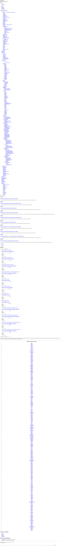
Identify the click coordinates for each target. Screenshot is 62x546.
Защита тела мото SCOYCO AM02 (7, 287)
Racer (31, 458)
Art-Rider (32, 359)
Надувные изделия (7, 29)
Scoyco (2, 245)
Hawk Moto (31, 397)
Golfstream (31, 393)
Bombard (32, 371)
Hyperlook (31, 403)
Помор (32, 523)
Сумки (4, 44)
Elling (31, 381)
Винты (5, 27)
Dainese (32, 378)
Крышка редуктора (8, 153)
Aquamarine (31, 356)
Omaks (32, 448)
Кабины (4, 21)
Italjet (31, 407)
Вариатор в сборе (8, 140)
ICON (31, 404)
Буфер (5, 65)
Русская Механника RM (32, 526)
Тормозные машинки (7, 136)
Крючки (6, 94)
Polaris (32, 454)
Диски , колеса (6, 83)
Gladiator (32, 392)
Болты (5, 64)
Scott (31, 466)
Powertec (32, 455)
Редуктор (6, 149)
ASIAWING (31, 360)
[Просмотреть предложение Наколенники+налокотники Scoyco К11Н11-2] (7, 264)
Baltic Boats (31, 365)
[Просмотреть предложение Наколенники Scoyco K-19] (5, 293)
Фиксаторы (4, 59)
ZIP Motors (31, 502)
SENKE (32, 468)
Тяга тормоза (6, 137)
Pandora (32, 449)
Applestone (31, 354)
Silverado (32, 471)
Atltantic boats (31, 361)
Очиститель (4, 55)
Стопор (5, 106)
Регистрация (3, 4)
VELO (32, 491)
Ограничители (6, 97)
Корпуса (6, 93)
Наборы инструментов (6, 171)
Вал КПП (7, 145)
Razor (31, 459)
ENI (31, 382)
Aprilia (32, 355)
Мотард (32, 518)
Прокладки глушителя (7, 88)
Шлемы (4, 194)
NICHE (32, 443)
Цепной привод (6, 161)
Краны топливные (7, 125)
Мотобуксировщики (4, 178)
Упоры (5, 108)
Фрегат (32, 529)
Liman (31, 423)
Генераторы (3, 51)
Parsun (32, 450)
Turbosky (32, 488)
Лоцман (32, 515)
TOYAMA (31, 485)
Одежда (4, 190)
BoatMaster (31, 370)
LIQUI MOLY (31, 425)
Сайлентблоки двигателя (8, 117)
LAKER (32, 420)
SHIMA (32, 470)
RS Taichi (32, 464)
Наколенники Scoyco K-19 (6, 294)
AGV (31, 348)
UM (31, 489)
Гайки (5, 66)
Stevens (32, 477)
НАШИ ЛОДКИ (32, 520)
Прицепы (3, 179)
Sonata (32, 474)
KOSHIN (32, 418)
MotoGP (32, 438)
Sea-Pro (32, 467)
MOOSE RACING (31, 435)
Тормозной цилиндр (7, 134)
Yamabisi (32, 496)
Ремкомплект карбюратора (8, 126)
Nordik (32, 445)
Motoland (32, 439)
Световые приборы (5, 41)
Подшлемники (5, 192)
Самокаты (3, 180)
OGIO (31, 447)
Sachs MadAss (31, 465)
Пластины (6, 101)
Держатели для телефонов (6, 17)
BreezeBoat (31, 372)
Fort (31, 387)
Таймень (32, 528)
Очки (3, 191)
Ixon (31, 408)
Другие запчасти (8, 162)
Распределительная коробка (8, 103)
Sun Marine (31, 478)
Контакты (3, 8)
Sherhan (32, 469)
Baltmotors (31, 366)
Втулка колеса (6, 82)
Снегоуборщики (4, 181)
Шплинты (6, 111)
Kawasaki (32, 413)
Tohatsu (32, 484)
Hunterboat (31, 402)
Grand (31, 394)
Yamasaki (32, 498)
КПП (5, 144)
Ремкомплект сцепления (9, 159)
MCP (31, 429)
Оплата (3, 7)
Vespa (31, 492)
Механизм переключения (9, 146)
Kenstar (32, 416)
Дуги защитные (5, 78)
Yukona (32, 501)
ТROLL (32, 527)
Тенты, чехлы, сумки (7, 32)
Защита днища (5, 18)
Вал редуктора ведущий (9, 150)
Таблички (6, 107)
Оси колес (6, 85)
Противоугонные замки (6, 37)
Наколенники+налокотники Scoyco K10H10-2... (9, 273)
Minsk (31, 433)
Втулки (5, 91)
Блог (2, 6)
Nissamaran (31, 444)
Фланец (5, 109)
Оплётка (6, 98)
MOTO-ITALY (32, 437)
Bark (31, 367)
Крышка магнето (7, 148)
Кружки (4, 25)
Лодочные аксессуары (6, 26)
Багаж (4, 13)
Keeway (32, 414)
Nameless (32, 440)
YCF (31, 499)
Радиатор (6, 120)
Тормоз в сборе (6, 133)
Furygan (32, 391)
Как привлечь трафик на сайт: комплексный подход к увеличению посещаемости (10, 217)
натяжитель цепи (9, 164)
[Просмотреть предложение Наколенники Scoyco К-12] (5, 300)
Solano (32, 473)
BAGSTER (31, 364)
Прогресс (32, 524)
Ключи (4, 168)
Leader (32, 421)
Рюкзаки (4, 40)
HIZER (32, 400)
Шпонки (6, 112)
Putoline (32, 456)
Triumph (32, 486)
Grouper (32, 395)
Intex (31, 406)
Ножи (4, 35)
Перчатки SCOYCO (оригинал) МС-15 (8, 251)
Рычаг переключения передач (9, 147)
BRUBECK (31, 374)
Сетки (5, 105)
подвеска (8, 62)
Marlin (31, 427)
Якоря (5, 33)
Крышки (6, 69)
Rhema (32, 463)
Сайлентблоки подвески (8, 118)
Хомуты (6, 76)
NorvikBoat (31, 446)
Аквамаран (31, 505)
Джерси (4, 186)
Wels (31, 494)
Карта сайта (3, 536)
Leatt (31, 422)
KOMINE (32, 417)
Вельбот (32, 509)
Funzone (32, 390)
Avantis (32, 362)
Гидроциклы (3, 52)
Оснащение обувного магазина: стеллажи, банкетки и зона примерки (9, 212)
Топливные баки (7, 127)
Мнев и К (32, 517)
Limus (31, 424)
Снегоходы (3, 182)
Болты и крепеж (7, 38)
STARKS (32, 476)
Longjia (32, 426)
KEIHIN (32, 415)
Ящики (4, 50)
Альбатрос (31, 506)
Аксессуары (3, 11)
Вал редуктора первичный (9, 152)
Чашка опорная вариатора (9, 143)
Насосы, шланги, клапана (8, 30)
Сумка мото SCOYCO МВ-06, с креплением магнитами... (11, 309)
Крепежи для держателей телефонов (7, 24)
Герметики (4, 54)
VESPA (5, 79)
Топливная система (5, 122)
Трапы (4, 45)
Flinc (31, 385)
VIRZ (31, 493)
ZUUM (32, 504)
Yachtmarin (31, 495)
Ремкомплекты (6, 73)
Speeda (32, 475)
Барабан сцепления (8, 157)
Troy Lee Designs (32, 487)
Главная (3, 244)
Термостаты (6, 121)
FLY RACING (31, 386)
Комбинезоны (5, 188)
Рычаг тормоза (6, 132)
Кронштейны (4, 86)
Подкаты (4, 172)
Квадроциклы (3, 176)
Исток (31, 513)
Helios (31, 398)
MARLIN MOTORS (31, 428)
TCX (31, 482)
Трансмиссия (4, 138)
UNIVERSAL (31, 490)
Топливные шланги (7, 128)
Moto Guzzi (31, 436)
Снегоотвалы (4, 43)
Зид (31, 511)
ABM (31, 343)
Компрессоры (4, 169)
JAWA (31, 409)
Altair (31, 351)
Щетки (4, 175)
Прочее (4, 90)
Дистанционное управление (8, 28)
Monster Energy (32, 434)
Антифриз (4, 53)
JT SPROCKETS (32, 412)
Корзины (4, 23)
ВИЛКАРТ (31, 510)
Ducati (31, 380)
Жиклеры (6, 123)
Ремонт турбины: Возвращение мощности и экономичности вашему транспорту (10, 203)
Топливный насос (7, 129)
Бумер (31, 508)
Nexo (31, 442)
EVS (31, 383)
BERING (32, 368)
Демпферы (4, 63)
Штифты (6, 113)
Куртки (4, 189)
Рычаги (5, 104)
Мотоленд (31, 519)
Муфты (5, 70)
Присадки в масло (5, 57)
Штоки (5, 114)
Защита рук (4, 19)
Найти (1, 2)
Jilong (31, 410)
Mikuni (32, 432)
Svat (31, 480)
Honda (32, 401)
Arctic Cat (32, 358)
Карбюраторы (6, 124)
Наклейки (4, 34)
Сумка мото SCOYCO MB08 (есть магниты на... (9, 330)
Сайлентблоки (5, 116)
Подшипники (4, 87)
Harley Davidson (32, 396)
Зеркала (4, 80)
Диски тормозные (7, 130)
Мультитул (4, 170)
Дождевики (4, 187)
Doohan (32, 379)
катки (5, 61)
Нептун (32, 521)
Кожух (5, 92)
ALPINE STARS (32, 350)
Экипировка (3, 183)
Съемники (4, 174)
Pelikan (32, 451)
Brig (31, 373)
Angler (32, 353)
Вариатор (6, 139)
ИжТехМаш (31, 512)
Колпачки (6, 68)
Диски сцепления (8, 158)
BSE (31, 375)
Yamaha (32, 497)
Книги (4, 22)
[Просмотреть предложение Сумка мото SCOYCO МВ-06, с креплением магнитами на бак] (10, 307)
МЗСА (32, 516)
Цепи (6, 165)
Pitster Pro (32, 453)
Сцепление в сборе (8, 160)
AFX (31, 347)
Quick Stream (31, 457)
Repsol (32, 462)
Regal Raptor (31, 460)
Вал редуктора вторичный (9, 151)
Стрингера (6, 31)
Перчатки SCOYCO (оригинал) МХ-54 (8, 258)
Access (32, 345)
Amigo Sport (31, 352)
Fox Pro (32, 389)
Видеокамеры (5, 15)
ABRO (32, 344)
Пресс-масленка (7, 102)
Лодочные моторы (4, 177)
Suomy (32, 479)
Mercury (32, 431)
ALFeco (32, 349)
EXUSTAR (31, 384)
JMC (31, 411)
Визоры (4, 185)
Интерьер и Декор (5, 20)
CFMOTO (31, 376)
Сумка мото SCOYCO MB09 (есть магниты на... (9, 323)
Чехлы (4, 48)
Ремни (4, 115)
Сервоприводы (6, 156)
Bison (31, 369)
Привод (7, 154)
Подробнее (1, 201)
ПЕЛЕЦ (32, 522)
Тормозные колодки (7, 135)
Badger (32, 363)
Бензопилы (4, 166)
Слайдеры (4, 42)
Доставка (3, 534)
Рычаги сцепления (7, 155)
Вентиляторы (6, 119)
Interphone (31, 405)
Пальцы (6, 99)
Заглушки (6, 67)
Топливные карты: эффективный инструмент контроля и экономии (9, 231)
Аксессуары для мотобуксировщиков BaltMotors (9, 12)
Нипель (5, 84)
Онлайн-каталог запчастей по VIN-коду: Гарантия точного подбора (9, 198)
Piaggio (32, 452)
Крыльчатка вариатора (9, 141)
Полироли (4, 56)
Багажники (4, 14)
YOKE (32, 500)
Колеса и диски (5, 81)
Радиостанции (5, 39)
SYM (31, 481)
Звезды (7, 163)
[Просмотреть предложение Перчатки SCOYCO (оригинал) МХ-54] (7, 257)
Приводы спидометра (7, 72)
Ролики (5, 74)
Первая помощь (5, 36)
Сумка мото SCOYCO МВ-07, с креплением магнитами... (11, 316)
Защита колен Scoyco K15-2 (6, 280)
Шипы (4, 49)
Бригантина (31, 507)
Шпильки (6, 77)
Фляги (4, 46)
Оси (5, 71)
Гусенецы (4, 60)
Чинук (32, 530)
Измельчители (5, 167)
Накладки (6, 95)
